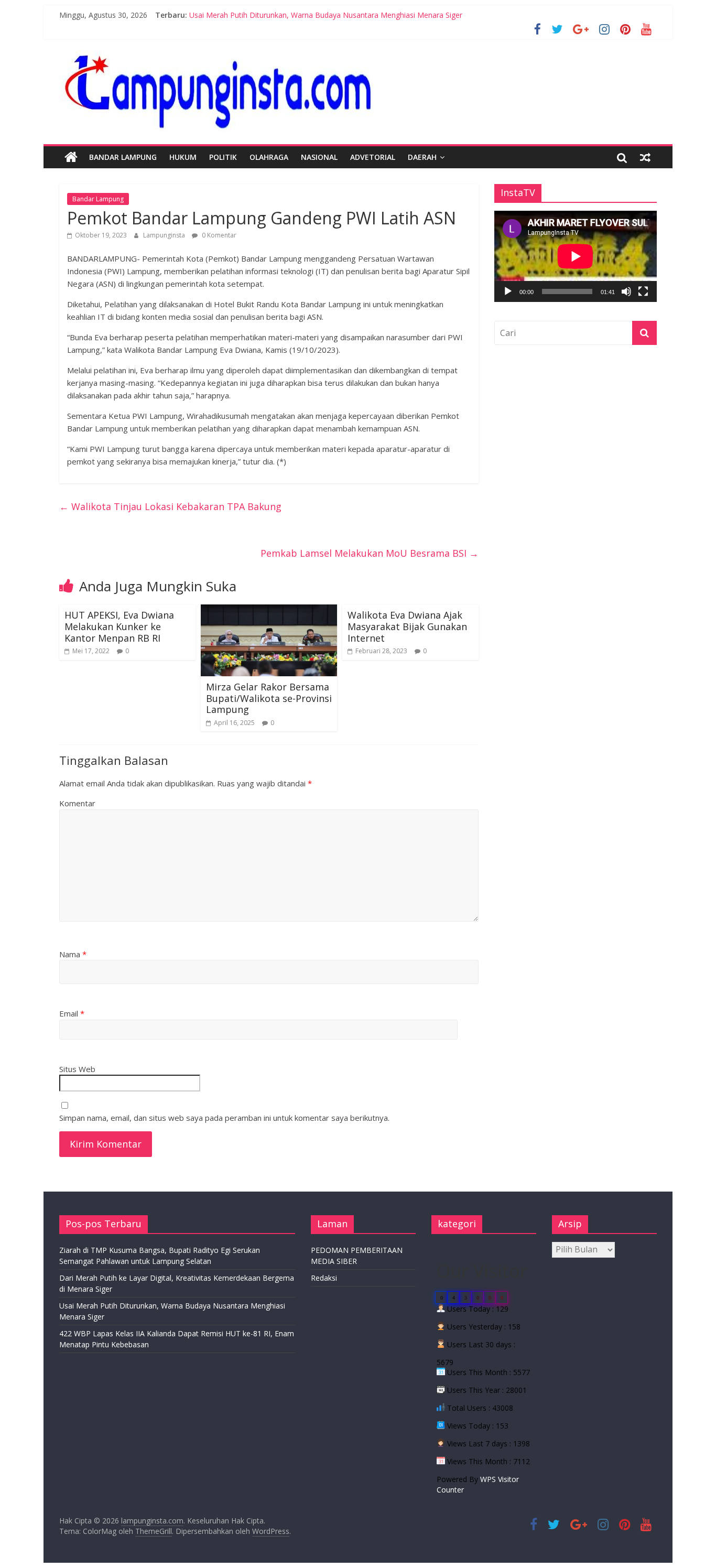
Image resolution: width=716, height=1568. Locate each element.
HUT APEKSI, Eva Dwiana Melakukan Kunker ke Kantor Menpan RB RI (119, 626)
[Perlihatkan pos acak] (645, 157)
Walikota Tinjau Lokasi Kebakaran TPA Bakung (170, 506)
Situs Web (77, 1069)
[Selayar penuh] (643, 291)
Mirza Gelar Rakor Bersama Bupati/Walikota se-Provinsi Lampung (269, 698)
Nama (72, 954)
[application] (575, 256)
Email (71, 1013)
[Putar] (508, 291)
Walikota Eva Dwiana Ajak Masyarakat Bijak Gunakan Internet (407, 626)
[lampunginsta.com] (71, 157)
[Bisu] (626, 291)
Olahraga (268, 157)
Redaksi (324, 1278)
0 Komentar (218, 235)
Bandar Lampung (123, 157)
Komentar (77, 803)
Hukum (183, 157)
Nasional (319, 157)
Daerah (422, 157)
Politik (223, 157)
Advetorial (372, 157)
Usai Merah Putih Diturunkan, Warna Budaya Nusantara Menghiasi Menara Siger (325, 15)
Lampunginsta (165, 235)
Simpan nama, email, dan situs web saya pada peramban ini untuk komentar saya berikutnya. (224, 1117)
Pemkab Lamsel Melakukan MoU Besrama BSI (370, 553)
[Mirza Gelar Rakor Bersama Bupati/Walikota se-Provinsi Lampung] (269, 611)
